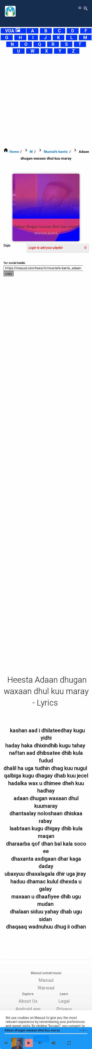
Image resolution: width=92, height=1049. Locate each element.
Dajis (7, 245)
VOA (13, 30)
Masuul (46, 980)
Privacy (64, 1009)
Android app (27, 1009)
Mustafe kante (56, 152)
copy (8, 273)
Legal (64, 1001)
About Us (28, 1001)
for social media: (14, 263)
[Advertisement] (46, 100)
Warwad (46, 988)
